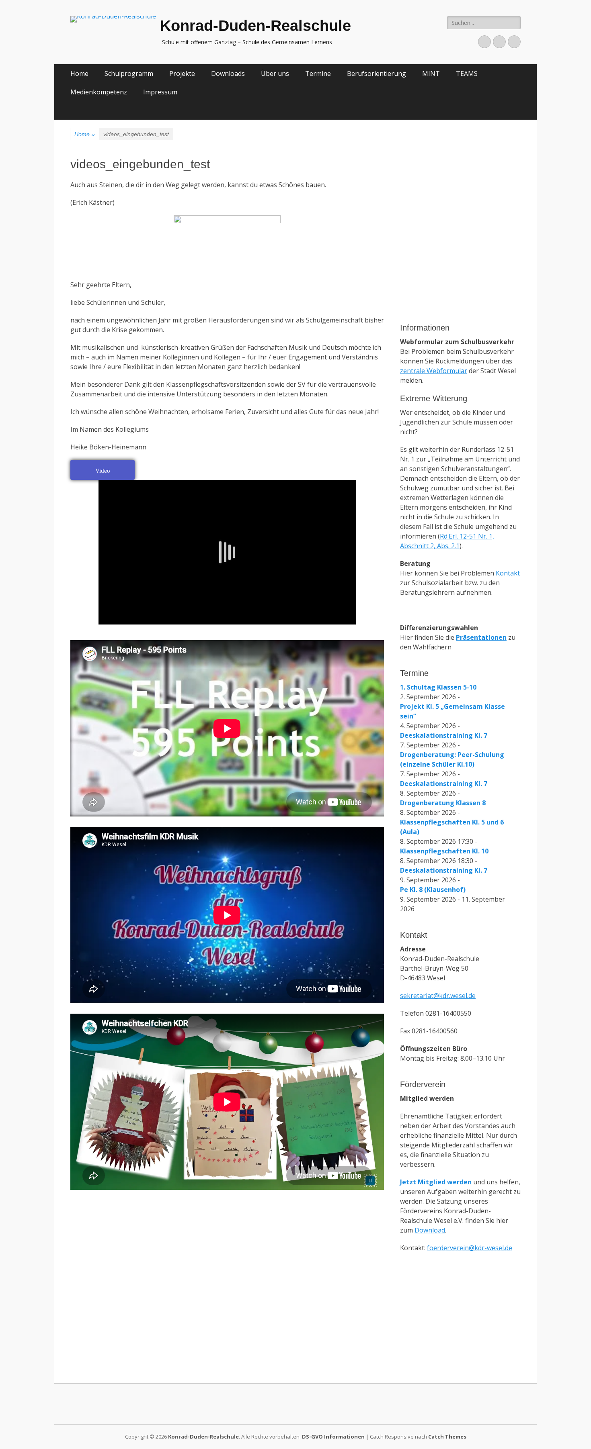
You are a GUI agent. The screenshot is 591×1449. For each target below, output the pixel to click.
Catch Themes (447, 1436)
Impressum (160, 92)
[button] (412, 194)
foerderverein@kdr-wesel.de (469, 1247)
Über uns (275, 73)
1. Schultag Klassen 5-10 (438, 687)
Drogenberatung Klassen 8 (443, 802)
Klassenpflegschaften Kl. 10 (444, 851)
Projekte (182, 73)
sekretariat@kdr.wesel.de (438, 995)
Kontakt (508, 573)
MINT (431, 73)
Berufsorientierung (376, 73)
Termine (318, 73)
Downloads (228, 73)
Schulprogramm (129, 73)
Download (430, 1230)
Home (79, 73)
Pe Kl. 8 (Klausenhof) (433, 889)
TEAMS (467, 73)
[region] (460, 270)
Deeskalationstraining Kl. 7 (443, 735)
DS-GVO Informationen (333, 1436)
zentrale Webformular (433, 370)
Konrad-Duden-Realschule (255, 25)
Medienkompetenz (98, 92)
